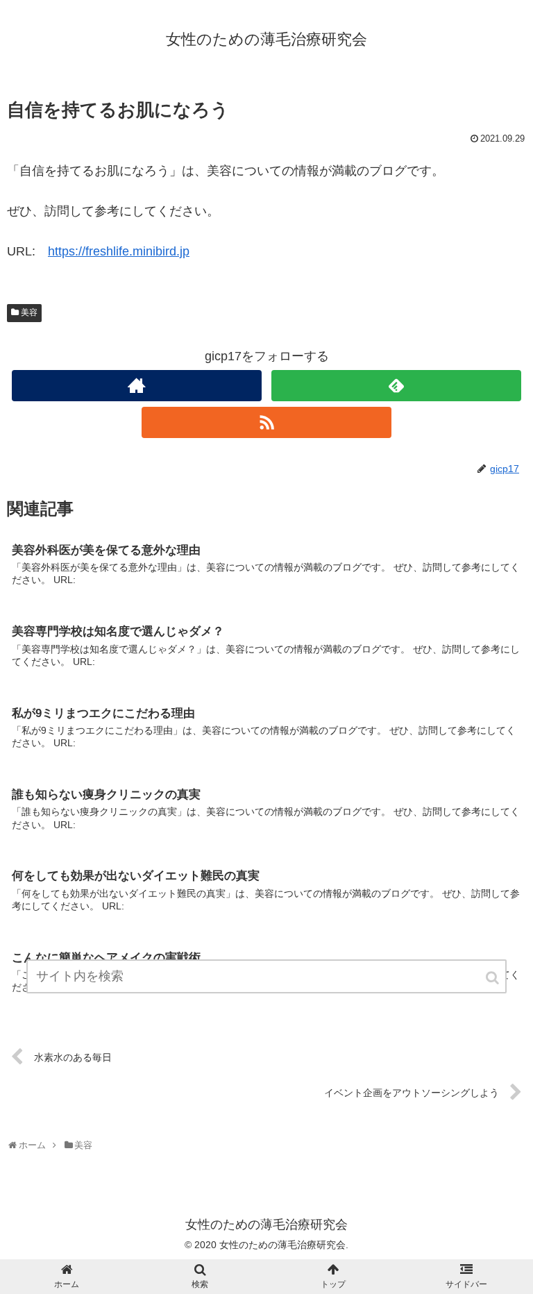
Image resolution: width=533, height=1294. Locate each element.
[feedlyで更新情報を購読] (396, 385)
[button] (493, 978)
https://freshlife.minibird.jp (118, 251)
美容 (29, 312)
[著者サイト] (136, 385)
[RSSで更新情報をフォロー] (266, 422)
